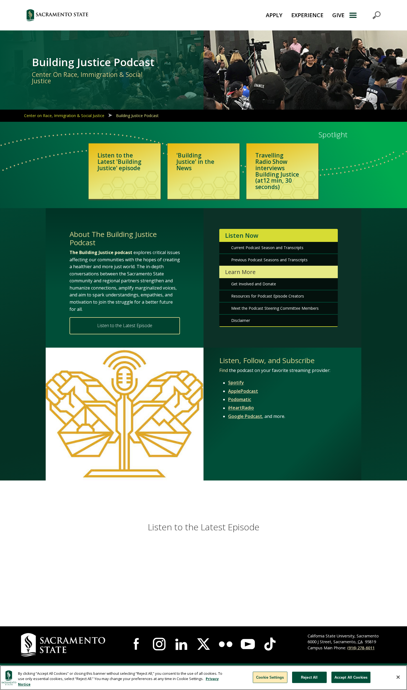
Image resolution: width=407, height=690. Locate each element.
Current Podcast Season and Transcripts (267, 247)
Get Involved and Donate (253, 283)
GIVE (338, 15)
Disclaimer (240, 320)
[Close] (398, 677)
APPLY (274, 15)
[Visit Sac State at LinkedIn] (181, 644)
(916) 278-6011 (361, 647)
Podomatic (239, 399)
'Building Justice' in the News (195, 161)
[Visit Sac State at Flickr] (226, 644)
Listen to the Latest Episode (124, 325)
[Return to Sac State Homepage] (88, 15)
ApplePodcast (243, 391)
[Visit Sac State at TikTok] (270, 644)
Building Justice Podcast (137, 115)
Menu (365, 15)
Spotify (236, 383)
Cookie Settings (270, 677)
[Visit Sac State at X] (203, 644)
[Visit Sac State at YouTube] (248, 644)
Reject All (309, 677)
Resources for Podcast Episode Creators (267, 296)
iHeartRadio (241, 408)
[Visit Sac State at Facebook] (137, 644)
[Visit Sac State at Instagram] (159, 644)
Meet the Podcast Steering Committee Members (275, 308)
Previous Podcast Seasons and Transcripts (269, 259)
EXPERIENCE (307, 15)
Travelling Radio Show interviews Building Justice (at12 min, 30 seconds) (277, 171)
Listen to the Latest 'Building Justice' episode (119, 161)
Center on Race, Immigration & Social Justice (64, 115)
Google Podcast (245, 416)
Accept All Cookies (350, 677)
